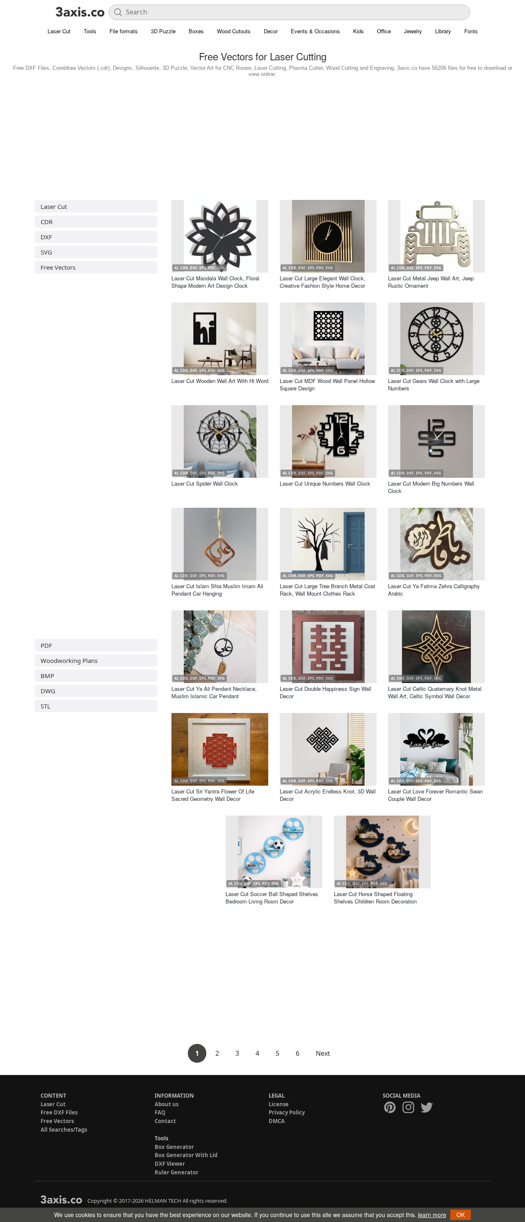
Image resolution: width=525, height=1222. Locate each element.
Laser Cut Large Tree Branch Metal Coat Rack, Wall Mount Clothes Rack (327, 589)
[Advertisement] (262, 136)
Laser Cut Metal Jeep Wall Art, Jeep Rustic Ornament (431, 281)
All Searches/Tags (64, 1129)
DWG (48, 691)
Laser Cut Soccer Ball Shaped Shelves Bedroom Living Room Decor (272, 897)
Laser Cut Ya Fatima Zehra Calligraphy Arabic (434, 589)
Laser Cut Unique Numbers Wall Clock (325, 483)
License (279, 1104)
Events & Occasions (315, 31)
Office (384, 31)
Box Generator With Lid (186, 1155)
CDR (46, 222)
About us (166, 1104)
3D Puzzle (163, 31)
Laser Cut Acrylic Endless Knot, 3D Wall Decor (328, 794)
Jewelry (413, 31)
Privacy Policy (287, 1112)
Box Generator (174, 1147)
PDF (46, 645)
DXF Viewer (170, 1163)
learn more (432, 1215)
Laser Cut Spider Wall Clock (204, 483)
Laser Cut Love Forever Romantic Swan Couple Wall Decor (435, 794)
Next (323, 1053)
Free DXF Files (59, 1112)
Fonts (471, 31)
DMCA (277, 1121)
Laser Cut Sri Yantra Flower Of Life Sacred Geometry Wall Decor (212, 794)
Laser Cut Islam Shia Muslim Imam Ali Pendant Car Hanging (217, 589)
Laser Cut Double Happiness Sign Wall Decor (325, 692)
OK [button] (461, 1215)
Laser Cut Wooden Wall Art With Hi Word (219, 381)
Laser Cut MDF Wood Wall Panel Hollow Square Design (327, 384)
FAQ (160, 1112)
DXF (46, 237)
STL (45, 706)
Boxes (196, 31)
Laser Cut (59, 31)
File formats (124, 31)
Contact (165, 1121)
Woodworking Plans (69, 660)
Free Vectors (58, 267)
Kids (358, 31)
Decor (271, 31)
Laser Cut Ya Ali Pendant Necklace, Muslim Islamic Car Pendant (214, 692)
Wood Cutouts (234, 31)
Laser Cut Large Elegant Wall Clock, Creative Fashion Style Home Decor (322, 281)
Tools (90, 31)
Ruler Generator (177, 1172)
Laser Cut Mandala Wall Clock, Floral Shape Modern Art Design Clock (215, 281)
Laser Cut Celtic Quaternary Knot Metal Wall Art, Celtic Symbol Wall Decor (435, 692)
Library (443, 31)
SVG (46, 252)
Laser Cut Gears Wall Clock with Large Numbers (433, 384)
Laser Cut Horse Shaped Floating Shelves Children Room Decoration (375, 897)
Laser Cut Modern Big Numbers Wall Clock (431, 487)
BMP (47, 676)
